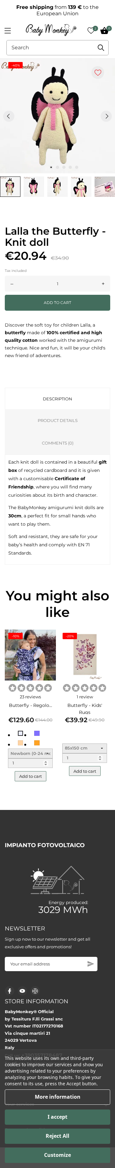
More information (57, 1096)
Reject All (57, 1135)
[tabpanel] (57, 116)
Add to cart (57, 302)
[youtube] (22, 991)
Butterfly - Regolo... (30, 705)
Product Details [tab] (58, 420)
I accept (57, 1116)
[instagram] (35, 991)
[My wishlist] (91, 30)
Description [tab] (57, 398)
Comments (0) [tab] (57, 443)
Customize (57, 1154)
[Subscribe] (90, 963)
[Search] (101, 47)
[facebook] (10, 991)
